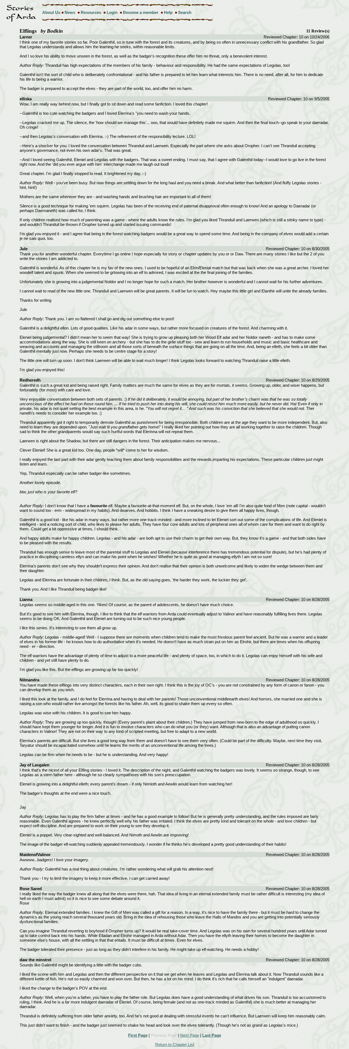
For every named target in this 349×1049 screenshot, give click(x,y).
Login (112, 12)
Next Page (189, 1035)
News (70, 12)
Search (184, 12)
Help (168, 12)
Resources (91, 12)
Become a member (140, 12)
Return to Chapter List (174, 1044)
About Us (51, 12)
